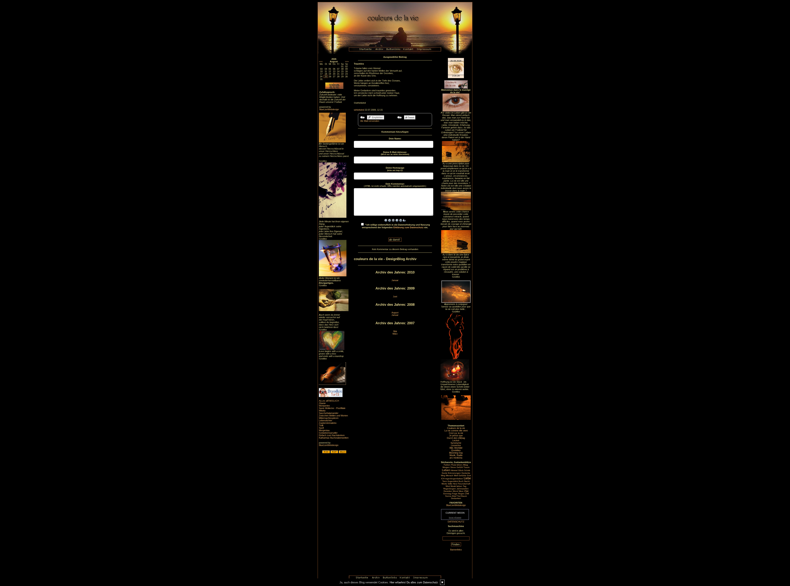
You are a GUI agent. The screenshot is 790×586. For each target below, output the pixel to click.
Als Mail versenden (369, 121)
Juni (395, 296)
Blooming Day (456, 453)
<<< (321, 61)
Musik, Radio (456, 455)
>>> (347, 61)
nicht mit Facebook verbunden (362, 117)
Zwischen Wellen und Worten (333, 415)
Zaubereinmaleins (328, 423)
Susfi (321, 428)
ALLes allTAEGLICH (329, 401)
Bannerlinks (456, 549)
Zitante (322, 403)
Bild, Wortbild (456, 448)
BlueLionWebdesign (329, 109)
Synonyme (456, 443)
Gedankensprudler (328, 433)
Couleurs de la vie (456, 428)
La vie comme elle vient (456, 430)
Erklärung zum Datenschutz (408, 227)
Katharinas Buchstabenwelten (334, 438)
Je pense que (456, 435)
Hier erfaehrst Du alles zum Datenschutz (414, 582)
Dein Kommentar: (395, 185)
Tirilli (321, 425)
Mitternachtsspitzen (328, 418)
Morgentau (324, 430)
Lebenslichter (325, 420)
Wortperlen (324, 405)
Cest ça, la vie (456, 433)
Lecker (455, 440)
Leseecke (456, 445)
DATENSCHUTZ (456, 521)
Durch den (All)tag (456, 438)
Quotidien (456, 450)
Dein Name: (395, 138)
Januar (395, 280)
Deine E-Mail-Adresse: (395, 153)
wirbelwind (359, 110)
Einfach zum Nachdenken (332, 435)
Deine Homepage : (395, 169)
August (395, 312)
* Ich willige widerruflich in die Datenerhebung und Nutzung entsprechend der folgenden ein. (396, 226)
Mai (395, 331)
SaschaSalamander (328, 413)
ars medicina (456, 457)
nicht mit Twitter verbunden (399, 117)
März (395, 333)
